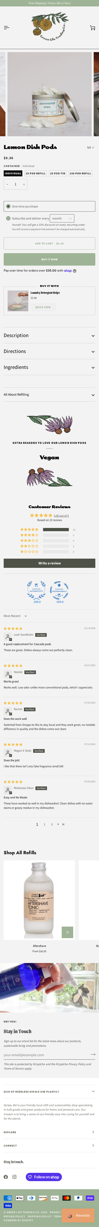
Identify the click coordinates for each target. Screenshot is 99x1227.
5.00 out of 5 (61, 516)
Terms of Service (14, 1068)
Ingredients (16, 367)
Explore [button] (10, 1132)
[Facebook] (6, 1177)
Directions (15, 351)
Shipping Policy (39, 1216)
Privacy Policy (76, 1064)
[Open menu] (10, 27)
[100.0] (36, 590)
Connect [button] (10, 1145)
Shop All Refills (20, 853)
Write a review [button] (49, 563)
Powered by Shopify (18, 1220)
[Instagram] (14, 1177)
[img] (13, 629)
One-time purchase (25, 206)
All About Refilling (16, 394)
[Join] (91, 1054)
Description (16, 335)
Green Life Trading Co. (23, 1212)
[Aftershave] (39, 900)
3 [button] (51, 824)
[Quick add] (67, 932)
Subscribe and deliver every (31, 218)
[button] (29, 529)
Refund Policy (14, 1216)
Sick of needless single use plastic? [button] (31, 1091)
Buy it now (49, 259)
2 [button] (44, 824)
